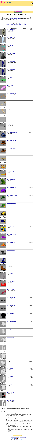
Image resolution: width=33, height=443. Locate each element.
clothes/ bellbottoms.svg (11, 37)
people (7, 24)
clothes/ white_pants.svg (11, 400)
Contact (21, 437)
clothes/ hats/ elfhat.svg (11, 179)
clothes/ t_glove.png (10, 329)
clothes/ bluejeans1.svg (11, 61)
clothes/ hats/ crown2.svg (11, 171)
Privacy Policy (24, 437)
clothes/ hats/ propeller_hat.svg (12, 226)
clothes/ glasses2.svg (10, 124)
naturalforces (28, 23)
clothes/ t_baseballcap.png (11, 321)
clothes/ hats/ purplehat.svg (11, 234)
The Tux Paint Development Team (15, 437)
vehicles (25, 24)
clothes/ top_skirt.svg (10, 392)
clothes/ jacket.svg (10, 273)
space (15, 24)
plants (9, 24)
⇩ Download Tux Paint (18, 11)
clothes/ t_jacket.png (10, 337)
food (12, 23)
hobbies (15, 23)
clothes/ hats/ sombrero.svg (11, 242)
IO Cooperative (18, 439)
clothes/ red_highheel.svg (11, 289)
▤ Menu (12, 11)
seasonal (12, 24)
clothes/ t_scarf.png (10, 360)
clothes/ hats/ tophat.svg (11, 250)
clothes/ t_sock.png (10, 376)
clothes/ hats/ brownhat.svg (11, 140)
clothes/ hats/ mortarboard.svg (12, 218)
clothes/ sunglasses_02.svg (11, 305)
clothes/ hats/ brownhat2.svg (11, 148)
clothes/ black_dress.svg (11, 53)
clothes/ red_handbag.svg (11, 281)
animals (6, 23)
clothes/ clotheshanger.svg (11, 93)
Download (15, 21)
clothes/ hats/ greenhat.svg (11, 203)
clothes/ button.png (10, 85)
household (18, 23)
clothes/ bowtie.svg (10, 77)
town (22, 24)
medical (21, 23)
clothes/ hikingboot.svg (11, 265)
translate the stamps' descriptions (15, 18)
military (24, 23)
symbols (20, 24)
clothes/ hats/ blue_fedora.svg (12, 132)
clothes (10, 23)
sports (17, 24)
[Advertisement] (16, 8)
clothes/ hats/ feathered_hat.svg (12, 187)
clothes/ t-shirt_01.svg (10, 313)
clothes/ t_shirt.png (10, 368)
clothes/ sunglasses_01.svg (11, 297)
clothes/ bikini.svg (10, 45)
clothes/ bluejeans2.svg (11, 69)
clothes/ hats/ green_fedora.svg (12, 195)
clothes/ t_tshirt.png (10, 384)
